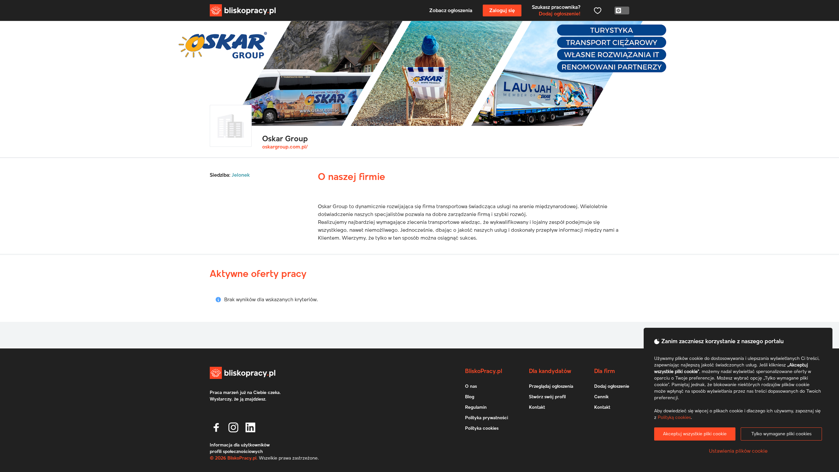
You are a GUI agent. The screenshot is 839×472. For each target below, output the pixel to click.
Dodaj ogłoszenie (611, 386)
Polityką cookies (674, 417)
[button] (216, 427)
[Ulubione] (597, 10)
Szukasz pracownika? (556, 10)
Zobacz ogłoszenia (450, 10)
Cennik (601, 397)
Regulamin (476, 407)
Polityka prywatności (486, 418)
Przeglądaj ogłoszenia (551, 386)
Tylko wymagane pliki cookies (781, 434)
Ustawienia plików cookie (738, 451)
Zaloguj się (502, 10)
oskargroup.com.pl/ (285, 146)
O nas (471, 386)
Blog (469, 397)
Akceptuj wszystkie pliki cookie (695, 434)
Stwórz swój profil (547, 397)
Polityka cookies (481, 428)
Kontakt (537, 407)
